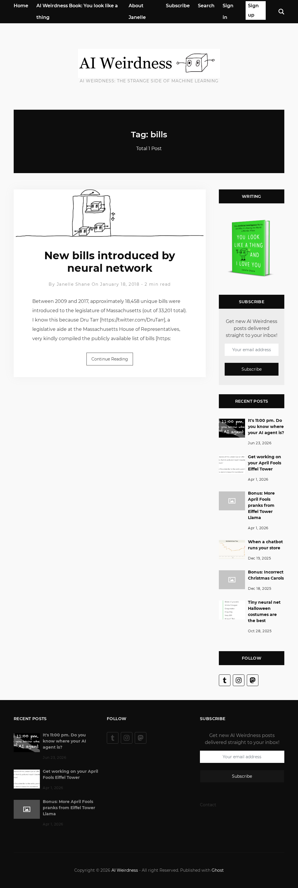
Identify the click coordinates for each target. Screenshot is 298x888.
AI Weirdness (124, 870)
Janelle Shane (73, 284)
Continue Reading (109, 359)
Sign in (228, 11)
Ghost (218, 870)
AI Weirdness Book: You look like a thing (77, 11)
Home (21, 5)
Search (206, 5)
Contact (208, 804)
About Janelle (137, 11)
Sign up (253, 10)
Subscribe (178, 5)
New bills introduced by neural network (109, 261)
